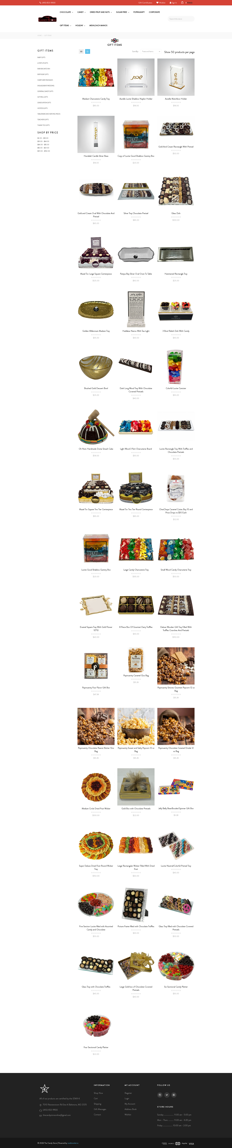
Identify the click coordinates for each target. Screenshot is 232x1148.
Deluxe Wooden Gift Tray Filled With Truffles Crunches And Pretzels (176, 629)
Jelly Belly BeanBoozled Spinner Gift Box (176, 808)
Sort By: (135, 51)
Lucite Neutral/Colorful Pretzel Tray (176, 865)
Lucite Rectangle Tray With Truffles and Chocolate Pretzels (176, 450)
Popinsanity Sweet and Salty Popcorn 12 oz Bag (136, 749)
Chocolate (65, 12)
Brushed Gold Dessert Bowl (96, 388)
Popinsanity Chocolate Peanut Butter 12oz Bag (96, 749)
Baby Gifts (41, 57)
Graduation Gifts (44, 103)
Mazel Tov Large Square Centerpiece (96, 273)
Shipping (97, 1103)
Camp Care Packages (45, 80)
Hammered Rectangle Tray (176, 273)
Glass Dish (175, 213)
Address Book (131, 1109)
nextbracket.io (73, 1143)
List (81, 51)
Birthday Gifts (42, 74)
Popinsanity (139, 12)
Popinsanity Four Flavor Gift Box (96, 687)
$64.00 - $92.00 (43, 144)
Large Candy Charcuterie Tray (136, 569)
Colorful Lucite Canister (176, 388)
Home (39, 35)
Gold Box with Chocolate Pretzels (136, 808)
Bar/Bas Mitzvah (43, 69)
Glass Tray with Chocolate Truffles (96, 986)
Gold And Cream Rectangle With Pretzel (175, 146)
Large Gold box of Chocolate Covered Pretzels (136, 988)
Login (127, 1098)
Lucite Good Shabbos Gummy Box (96, 569)
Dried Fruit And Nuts (100, 12)
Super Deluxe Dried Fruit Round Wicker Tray (96, 867)
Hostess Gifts (42, 108)
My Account (130, 1103)
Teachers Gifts (43, 120)
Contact (97, 1114)
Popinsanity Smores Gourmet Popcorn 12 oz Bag (176, 689)
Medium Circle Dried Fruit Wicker (96, 808)
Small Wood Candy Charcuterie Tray (176, 569)
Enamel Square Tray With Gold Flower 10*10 (96, 629)
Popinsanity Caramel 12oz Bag (136, 675)
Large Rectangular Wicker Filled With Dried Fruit (136, 867)
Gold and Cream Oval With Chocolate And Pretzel (96, 215)
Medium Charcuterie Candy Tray (96, 98)
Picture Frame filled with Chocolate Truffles (136, 926)
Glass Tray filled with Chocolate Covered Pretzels (176, 928)
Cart (96, 1098)
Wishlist (162, 2)
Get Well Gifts (42, 97)
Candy (80, 12)
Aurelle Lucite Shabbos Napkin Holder (135, 98)
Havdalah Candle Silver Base (96, 156)
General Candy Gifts (45, 91)
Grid (87, 51)
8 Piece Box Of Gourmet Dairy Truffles (136, 627)
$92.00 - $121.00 (43, 148)
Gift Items (64, 25)
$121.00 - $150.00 (43, 151)
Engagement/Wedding (45, 86)
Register (128, 1093)
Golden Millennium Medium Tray (96, 331)
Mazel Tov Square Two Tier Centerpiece (96, 509)
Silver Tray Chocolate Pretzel (136, 213)
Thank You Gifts (43, 125)
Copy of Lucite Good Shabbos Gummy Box (136, 156)
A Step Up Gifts (42, 63)
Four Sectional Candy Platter (96, 1047)
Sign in (174, 2)
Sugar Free (121, 12)
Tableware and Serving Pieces (48, 114)
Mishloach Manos (98, 25)
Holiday (79, 25)
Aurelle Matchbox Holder (176, 98)
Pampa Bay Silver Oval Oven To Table (136, 273)
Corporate (154, 12)
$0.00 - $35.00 (42, 138)
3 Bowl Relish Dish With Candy (176, 331)
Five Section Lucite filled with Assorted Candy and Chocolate (96, 928)
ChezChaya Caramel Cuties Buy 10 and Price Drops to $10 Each (176, 511)
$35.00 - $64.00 (43, 141)
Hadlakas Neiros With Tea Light (135, 331)
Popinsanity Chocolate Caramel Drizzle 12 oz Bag (176, 749)
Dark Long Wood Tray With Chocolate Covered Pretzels (136, 390)
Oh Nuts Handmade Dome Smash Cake (96, 448)
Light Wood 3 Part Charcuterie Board (136, 448)
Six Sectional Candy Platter (176, 986)
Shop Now (98, 1093)
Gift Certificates (145, 2)
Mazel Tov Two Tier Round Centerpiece (136, 509)
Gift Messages (100, 1109)
